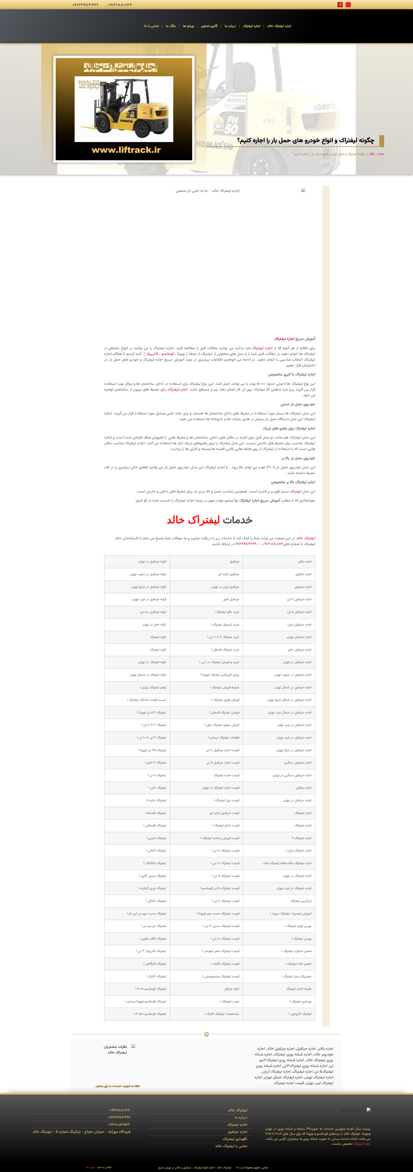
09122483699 (245, 544)
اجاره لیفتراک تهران (318, 1078)
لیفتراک (295, 492)
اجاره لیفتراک (251, 26)
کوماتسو (167, 354)
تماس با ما (151, 26)
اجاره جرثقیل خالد (280, 1049)
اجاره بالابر (325, 1049)
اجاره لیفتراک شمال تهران (283, 1078)
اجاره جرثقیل (306, 1049)
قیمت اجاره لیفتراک (289, 1083)
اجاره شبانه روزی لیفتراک (293, 1055)
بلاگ (372, 154)
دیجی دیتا (90, 1167)
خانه (381, 154)
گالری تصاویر (209, 26)
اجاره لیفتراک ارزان (276, 1072)
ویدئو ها (188, 26)
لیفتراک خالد (305, 538)
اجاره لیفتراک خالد (279, 26)
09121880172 (273, 544)
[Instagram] (340, 4)
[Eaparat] (348, 4)
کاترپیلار (152, 354)
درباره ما (230, 26)
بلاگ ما (171, 26)
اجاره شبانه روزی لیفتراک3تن (305, 1066)
